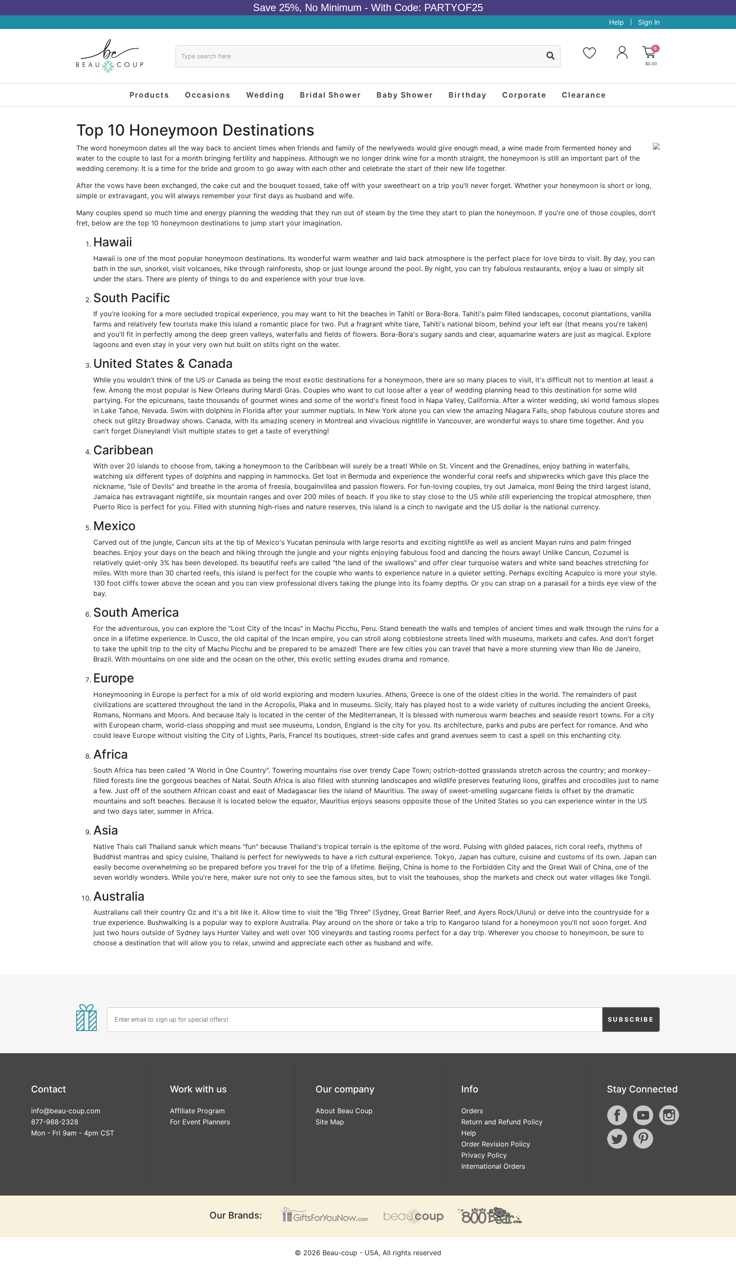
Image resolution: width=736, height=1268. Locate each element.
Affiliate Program (197, 1110)
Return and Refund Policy (502, 1122)
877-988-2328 (54, 1122)
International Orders (493, 1166)
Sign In (649, 22)
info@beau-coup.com (66, 1110)
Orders (472, 1110)
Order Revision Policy (495, 1144)
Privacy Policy (484, 1155)
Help (616, 22)
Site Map (330, 1122)
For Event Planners (200, 1122)
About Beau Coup (344, 1110)
